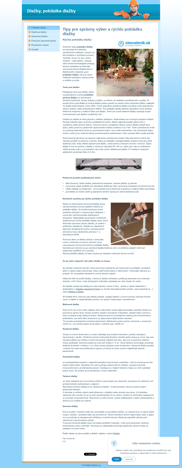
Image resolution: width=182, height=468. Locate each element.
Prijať (116, 459)
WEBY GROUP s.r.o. (93, 465)
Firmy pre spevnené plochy (43, 41)
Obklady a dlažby (76, 292)
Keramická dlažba (39, 36)
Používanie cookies (40, 45)
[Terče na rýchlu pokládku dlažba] (108, 170)
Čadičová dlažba (38, 32)
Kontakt (34, 49)
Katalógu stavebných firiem (88, 289)
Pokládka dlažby (38, 27)
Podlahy (116, 433)
